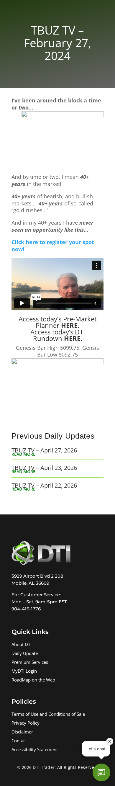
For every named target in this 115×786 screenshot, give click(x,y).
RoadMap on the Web (33, 680)
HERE (69, 325)
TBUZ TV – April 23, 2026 (44, 468)
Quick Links (30, 631)
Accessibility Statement (35, 750)
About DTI (22, 645)
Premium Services (30, 662)
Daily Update (25, 653)
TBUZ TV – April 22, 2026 (44, 485)
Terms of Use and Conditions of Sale (48, 714)
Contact (19, 741)
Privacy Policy (26, 723)
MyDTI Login (24, 671)
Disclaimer (22, 732)
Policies (24, 701)
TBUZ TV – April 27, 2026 (44, 450)
